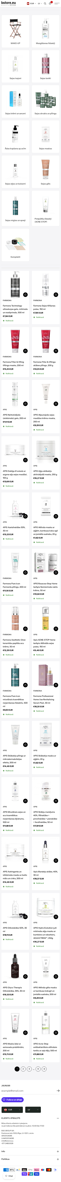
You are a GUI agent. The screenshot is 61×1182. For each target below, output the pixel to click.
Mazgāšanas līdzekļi (45, 43)
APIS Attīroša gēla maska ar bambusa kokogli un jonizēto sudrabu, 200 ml (45, 991)
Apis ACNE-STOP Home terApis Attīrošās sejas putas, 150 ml (44, 643)
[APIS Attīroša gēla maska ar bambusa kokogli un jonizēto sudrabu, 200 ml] (46, 966)
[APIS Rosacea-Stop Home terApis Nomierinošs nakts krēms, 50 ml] (46, 562)
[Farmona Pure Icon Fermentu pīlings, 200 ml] (15, 562)
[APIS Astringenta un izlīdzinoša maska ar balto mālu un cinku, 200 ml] (15, 850)
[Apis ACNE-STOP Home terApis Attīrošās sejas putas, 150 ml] (46, 618)
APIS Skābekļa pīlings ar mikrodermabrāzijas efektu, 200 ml (14, 759)
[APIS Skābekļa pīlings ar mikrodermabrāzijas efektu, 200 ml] (15, 734)
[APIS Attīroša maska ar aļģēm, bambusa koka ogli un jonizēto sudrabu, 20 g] (46, 506)
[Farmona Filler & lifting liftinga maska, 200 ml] (15, 341)
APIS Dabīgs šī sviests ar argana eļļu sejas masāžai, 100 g (15, 474)
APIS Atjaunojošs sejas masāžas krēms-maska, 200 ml (44, 418)
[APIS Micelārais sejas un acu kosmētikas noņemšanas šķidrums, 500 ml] (15, 791)
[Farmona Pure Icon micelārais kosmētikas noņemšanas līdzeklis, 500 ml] (15, 675)
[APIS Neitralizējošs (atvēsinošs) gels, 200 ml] (15, 393)
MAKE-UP (15, 43)
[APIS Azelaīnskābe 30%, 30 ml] (15, 506)
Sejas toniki (45, 78)
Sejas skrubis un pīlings (45, 113)
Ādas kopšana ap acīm (15, 148)
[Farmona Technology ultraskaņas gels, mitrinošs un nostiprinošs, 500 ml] (15, 284)
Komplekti (15, 257)
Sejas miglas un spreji (15, 220)
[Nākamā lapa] (44, 1069)
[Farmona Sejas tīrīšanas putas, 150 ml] (46, 284)
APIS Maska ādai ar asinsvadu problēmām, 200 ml (13, 1047)
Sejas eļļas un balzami (15, 183)
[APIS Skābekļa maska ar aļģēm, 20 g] (46, 734)
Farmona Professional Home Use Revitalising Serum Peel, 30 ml (43, 699)
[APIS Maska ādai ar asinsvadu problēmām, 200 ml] (15, 1022)
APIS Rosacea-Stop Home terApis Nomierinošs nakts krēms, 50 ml (45, 587)
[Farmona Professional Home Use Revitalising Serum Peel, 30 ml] (46, 675)
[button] (56, 1090)
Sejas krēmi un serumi (15, 113)
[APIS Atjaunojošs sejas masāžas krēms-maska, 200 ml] (46, 393)
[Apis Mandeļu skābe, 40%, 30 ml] (46, 850)
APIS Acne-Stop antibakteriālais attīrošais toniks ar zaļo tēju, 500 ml (45, 1047)
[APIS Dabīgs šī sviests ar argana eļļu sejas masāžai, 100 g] (15, 450)
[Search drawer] (45, 3)
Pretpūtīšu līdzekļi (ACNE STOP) (43, 220)
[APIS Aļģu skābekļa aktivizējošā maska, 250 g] (46, 450)
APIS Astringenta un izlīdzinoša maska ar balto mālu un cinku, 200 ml (15, 875)
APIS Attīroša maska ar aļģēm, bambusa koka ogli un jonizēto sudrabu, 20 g (45, 530)
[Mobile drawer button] (57, 3)
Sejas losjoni (15, 78)
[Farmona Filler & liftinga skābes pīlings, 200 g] (46, 341)
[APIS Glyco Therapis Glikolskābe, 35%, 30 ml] (15, 966)
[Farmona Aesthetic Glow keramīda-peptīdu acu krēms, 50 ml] (15, 618)
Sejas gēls (45, 183)
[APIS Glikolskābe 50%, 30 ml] (15, 907)
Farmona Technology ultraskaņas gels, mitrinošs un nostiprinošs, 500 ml (15, 309)
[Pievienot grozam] (25, 294)
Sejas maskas (45, 148)
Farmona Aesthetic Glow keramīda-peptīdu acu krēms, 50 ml (14, 643)
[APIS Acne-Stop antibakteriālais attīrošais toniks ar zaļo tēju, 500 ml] (46, 1022)
